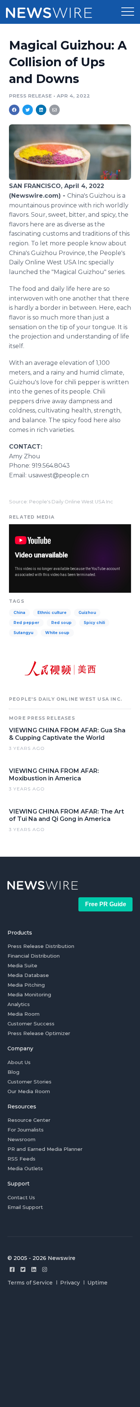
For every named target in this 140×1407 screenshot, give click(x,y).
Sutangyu (23, 632)
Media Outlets (25, 1168)
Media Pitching (26, 985)
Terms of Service (30, 1282)
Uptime (97, 1282)
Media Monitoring (29, 994)
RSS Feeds (21, 1159)
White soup (57, 632)
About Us (19, 1062)
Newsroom (21, 1139)
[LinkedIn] (33, 1269)
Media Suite (22, 965)
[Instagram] (44, 1269)
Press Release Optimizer (38, 1033)
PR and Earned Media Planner (45, 1149)
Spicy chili (94, 622)
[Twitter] (23, 1269)
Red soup (61, 622)
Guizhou (87, 612)
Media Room (23, 1014)
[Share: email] (54, 110)
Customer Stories (29, 1082)
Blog (13, 1072)
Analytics (18, 1004)
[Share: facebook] (14, 110)
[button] (127, 11)
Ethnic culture (51, 612)
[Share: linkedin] (41, 110)
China (19, 612)
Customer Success (31, 1023)
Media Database (28, 975)
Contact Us (21, 1197)
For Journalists (25, 1130)
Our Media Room (28, 1091)
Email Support (25, 1207)
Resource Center (28, 1120)
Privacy (70, 1282)
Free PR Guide (105, 904)
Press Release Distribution (40, 946)
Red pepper (26, 622)
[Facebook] (12, 1269)
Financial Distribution (33, 956)
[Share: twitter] (27, 110)
